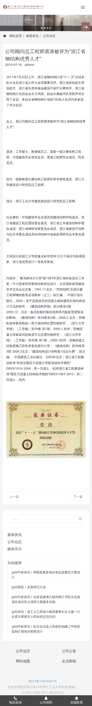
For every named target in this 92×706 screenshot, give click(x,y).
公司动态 (49, 36)
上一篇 (14, 496)
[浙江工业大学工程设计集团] (23, 6)
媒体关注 (14, 548)
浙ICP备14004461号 (42, 681)
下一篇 (78, 496)
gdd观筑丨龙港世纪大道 (29, 587)
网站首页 (15, 36)
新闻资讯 (32, 36)
